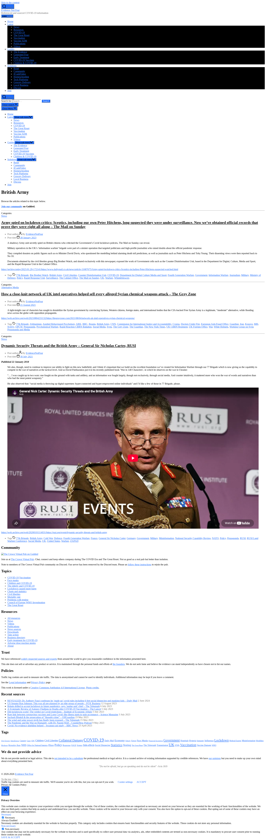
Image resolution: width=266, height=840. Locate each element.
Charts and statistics (16, 591)
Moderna (4, 745)
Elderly (128, 741)
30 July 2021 (26, 356)
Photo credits (92, 687)
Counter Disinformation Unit (92, 275)
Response (67, 745)
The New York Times (154, 326)
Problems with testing (17, 599)
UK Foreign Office (198, 326)
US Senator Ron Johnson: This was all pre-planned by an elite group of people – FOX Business (54, 703)
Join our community (11, 206)
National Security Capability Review (193, 538)
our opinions (215, 758)
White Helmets (221, 326)
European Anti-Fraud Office (214, 324)
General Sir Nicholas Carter (112, 538)
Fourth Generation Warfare (181, 275)
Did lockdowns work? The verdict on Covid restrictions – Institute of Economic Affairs (49, 711)
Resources (19, 29)
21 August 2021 (28, 305)
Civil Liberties (70, 275)
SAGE (73, 745)
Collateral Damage (71, 740)
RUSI (243, 538)
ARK (78, 324)
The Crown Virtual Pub (22, 559)
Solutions (11, 65)
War (211, 326)
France (94, 538)
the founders (119, 664)
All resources (13, 618)
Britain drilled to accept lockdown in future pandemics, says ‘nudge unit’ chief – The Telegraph (53, 706)
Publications (19, 43)
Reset (16, 68)
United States (53, 541)
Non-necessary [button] (8, 826)
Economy (120, 740)
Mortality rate (13, 597)
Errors (133, 740)
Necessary (10, 817)
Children (39, 740)
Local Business (21, 85)
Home (10, 21)
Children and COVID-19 (19, 583)
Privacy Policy (38, 682)
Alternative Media (10, 287)
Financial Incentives (156, 741)
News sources (14, 629)
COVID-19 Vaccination (19, 577)
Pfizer (51, 745)
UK (102, 278)
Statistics (116, 745)
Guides (10, 49)
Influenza (209, 740)
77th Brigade (22, 275)
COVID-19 (19, 32)
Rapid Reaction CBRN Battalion (76, 326)
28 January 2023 (28, 237)
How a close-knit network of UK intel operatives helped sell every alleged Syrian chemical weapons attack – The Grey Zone (98, 294)
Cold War (48, 538)
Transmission (162, 745)
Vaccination (19, 38)
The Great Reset (21, 35)
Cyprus (176, 324)
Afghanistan (36, 324)
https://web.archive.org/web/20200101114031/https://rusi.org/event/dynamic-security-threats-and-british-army (54, 532)
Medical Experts (235, 741)
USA (177, 745)
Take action (13, 634)
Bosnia (92, 324)
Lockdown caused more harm (21, 588)
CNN (113, 324)
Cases (29, 741)
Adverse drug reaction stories (21, 643)
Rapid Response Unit (34, 278)
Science (79, 745)
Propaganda (29, 326)
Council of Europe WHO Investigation (26, 602)
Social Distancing (102, 745)
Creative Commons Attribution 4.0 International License (57, 687)
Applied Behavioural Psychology (59, 324)
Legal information (17, 682)
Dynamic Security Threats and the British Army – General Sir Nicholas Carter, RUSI (68, 346)
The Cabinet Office (68, 278)
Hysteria (192, 740)
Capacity (23, 741)
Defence (58, 538)
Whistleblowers (121, 278)
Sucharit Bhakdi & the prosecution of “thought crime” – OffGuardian (41, 717)
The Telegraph (149, 745)
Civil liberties (13, 594)
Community (19, 71)
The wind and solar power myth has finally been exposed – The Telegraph (43, 720)
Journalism (235, 275)
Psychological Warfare (47, 326)
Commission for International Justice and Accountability (144, 324)
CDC (33, 741)
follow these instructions (139, 564)
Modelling (260, 741)
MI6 (256, 324)
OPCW (18, 326)
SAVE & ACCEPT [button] (10, 837)
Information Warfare (218, 275)
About (10, 646)
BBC (85, 324)
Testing (127, 745)
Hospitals (184, 740)
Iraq (242, 324)
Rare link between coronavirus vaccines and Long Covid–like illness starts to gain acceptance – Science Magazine (62, 714)
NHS (23, 745)
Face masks (13, 580)
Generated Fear (21, 54)
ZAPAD (74, 541)
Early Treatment (21, 57)
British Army (55, 275)
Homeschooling (21, 76)
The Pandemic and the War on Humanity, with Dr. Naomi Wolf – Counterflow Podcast (49, 723)
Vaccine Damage (204, 745)
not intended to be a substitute (68, 758)
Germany (131, 538)
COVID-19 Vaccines (24, 60)
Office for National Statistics (37, 745)
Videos (17, 46)
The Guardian (136, 326)
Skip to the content (10, 2)
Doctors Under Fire (190, 324)
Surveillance (52, 278)
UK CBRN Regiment (177, 326)
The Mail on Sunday (89, 278)
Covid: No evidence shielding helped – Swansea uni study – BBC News (42, 725)
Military (245, 275)
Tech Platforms (21, 79)
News (16, 27)
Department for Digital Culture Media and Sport (143, 275)
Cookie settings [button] (125, 782)
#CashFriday (20, 74)
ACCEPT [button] (141, 782)
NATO (10, 326)
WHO (214, 745)
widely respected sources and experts (39, 659)
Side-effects (88, 745)
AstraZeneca (14, 741)
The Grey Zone (120, 326)
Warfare (109, 278)
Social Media (99, 326)
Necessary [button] (6, 814)
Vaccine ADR (20, 40)
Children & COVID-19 (25, 63)
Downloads (13, 632)
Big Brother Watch (39, 275)
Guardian (234, 324)
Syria (109, 326)
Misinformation (166, 538)
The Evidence (20, 52)
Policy (20, 278)
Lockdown (221, 740)
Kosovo (249, 324)
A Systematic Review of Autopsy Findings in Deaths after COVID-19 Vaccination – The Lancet (54, 709)
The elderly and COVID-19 (20, 586)
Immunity (200, 741)
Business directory (16, 637)
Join (9, 90)
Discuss (17, 88)
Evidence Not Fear (10, 10)
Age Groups (5, 741)
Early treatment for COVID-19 (22, 640)
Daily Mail (109, 740)
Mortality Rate (14, 745)
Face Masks (142, 740)
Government (201, 275)
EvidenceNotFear (34, 234)
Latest (10, 24)
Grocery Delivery (22, 82)
